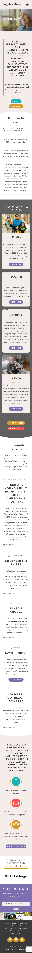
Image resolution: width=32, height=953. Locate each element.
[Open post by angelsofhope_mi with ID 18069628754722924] (4, 916)
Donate (16, 101)
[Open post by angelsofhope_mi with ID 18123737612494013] (12, 916)
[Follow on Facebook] (10, 939)
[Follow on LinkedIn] (22, 939)
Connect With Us (16, 846)
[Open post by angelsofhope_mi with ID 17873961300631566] (28, 916)
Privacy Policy (16, 947)
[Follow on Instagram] (16, 939)
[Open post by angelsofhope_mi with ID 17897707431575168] (20, 916)
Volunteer (16, 106)
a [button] (27, 4)
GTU (24, 949)
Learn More (16, 680)
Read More (16, 265)
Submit (16, 908)
